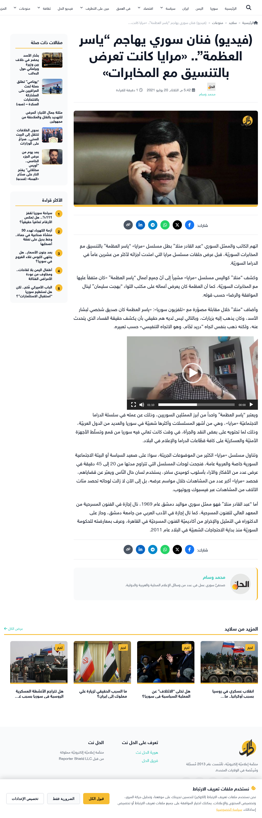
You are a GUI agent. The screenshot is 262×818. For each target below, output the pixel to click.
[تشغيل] (251, 404)
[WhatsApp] (165, 224)
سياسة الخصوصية (229, 809)
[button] (192, 373)
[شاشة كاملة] (133, 404)
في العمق (123, 8)
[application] (192, 373)
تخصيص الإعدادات (25, 799)
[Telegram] (152, 224)
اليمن (199, 8)
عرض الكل (15, 628)
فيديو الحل (65, 8)
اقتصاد (148, 8)
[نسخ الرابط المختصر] (128, 224)
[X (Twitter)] (177, 224)
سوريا (214, 8)
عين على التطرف (97, 8)
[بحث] (249, 8)
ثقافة (47, 8)
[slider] (196, 404)
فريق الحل (150, 759)
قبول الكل (96, 799)
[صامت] (141, 404)
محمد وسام (214, 576)
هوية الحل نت (147, 751)
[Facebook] (189, 224)
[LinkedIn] (140, 224)
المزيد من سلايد (241, 627)
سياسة (170, 8)
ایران (185, 8)
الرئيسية (230, 8)
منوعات (24, 8)
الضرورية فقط (63, 799)
